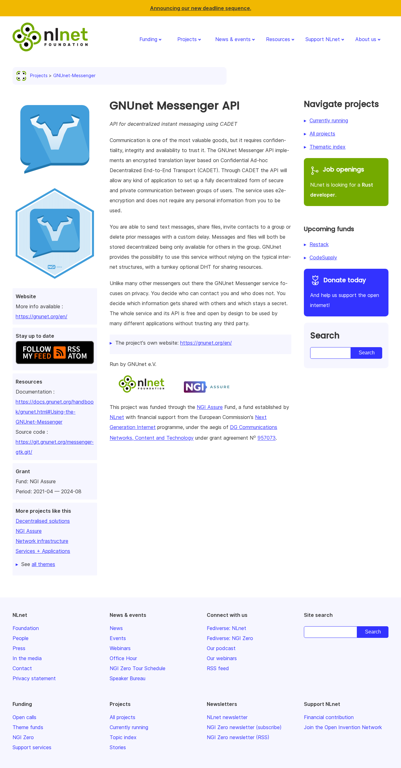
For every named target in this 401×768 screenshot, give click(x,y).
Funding (148, 39)
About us (365, 39)
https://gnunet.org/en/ (41, 316)
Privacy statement (34, 678)
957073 (267, 438)
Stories (118, 747)
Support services (32, 747)
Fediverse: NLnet (226, 628)
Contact (22, 668)
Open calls (24, 717)
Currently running (329, 120)
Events (118, 638)
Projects (187, 39)
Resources (278, 39)
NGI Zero (23, 737)
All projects (322, 133)
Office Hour (123, 658)
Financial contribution (329, 717)
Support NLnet (322, 39)
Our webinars (222, 658)
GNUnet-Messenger (74, 75)
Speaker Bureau (127, 678)
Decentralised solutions (43, 521)
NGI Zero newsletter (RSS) (238, 737)
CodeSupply (323, 257)
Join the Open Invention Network (343, 727)
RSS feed (218, 668)
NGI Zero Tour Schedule (137, 668)
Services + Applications (43, 551)
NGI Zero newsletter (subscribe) (244, 727)
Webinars (120, 648)
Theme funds (28, 727)
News (116, 628)
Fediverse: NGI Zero (230, 638)
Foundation (26, 628)
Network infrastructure (42, 541)
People (21, 638)
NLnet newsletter (227, 717)
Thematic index (328, 147)
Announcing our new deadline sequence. (200, 8)
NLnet (117, 417)
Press (19, 648)
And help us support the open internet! (344, 292)
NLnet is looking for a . (341, 181)
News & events (233, 39)
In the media (27, 658)
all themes (43, 564)
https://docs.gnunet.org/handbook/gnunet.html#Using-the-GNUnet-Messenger (55, 412)
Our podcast (221, 648)
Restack (319, 244)
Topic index (123, 737)
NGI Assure (29, 531)
